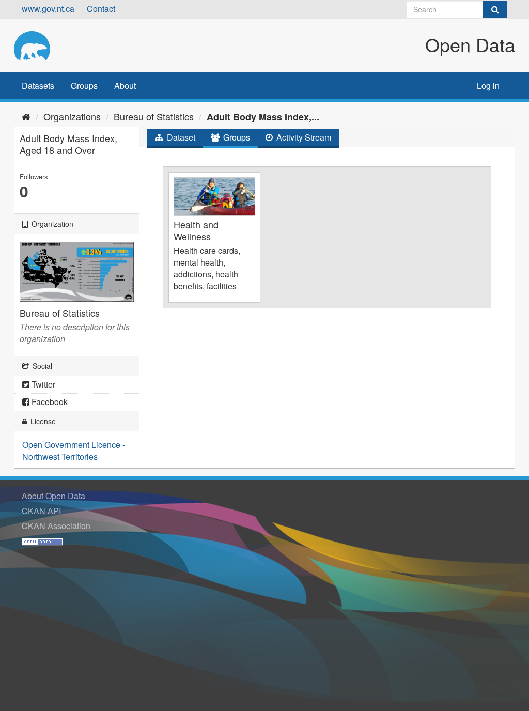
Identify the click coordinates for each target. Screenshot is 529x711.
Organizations (72, 116)
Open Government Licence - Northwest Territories (73, 450)
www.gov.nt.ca (48, 8)
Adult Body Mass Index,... (263, 116)
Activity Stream (302, 137)
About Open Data (53, 496)
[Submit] (495, 9)
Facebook (48, 402)
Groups (84, 85)
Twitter (42, 384)
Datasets (38, 85)
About (125, 85)
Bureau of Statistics (154, 116)
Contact (101, 8)
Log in (488, 85)
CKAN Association (56, 526)
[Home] (26, 116)
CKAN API (41, 511)
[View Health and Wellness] (214, 237)
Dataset (180, 137)
